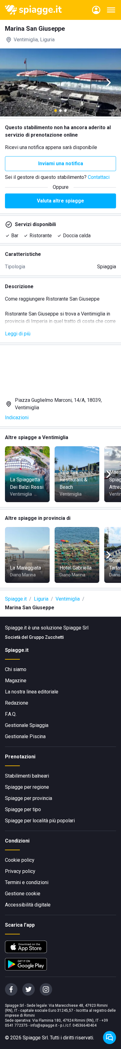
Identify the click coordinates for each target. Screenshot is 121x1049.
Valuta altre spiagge (60, 201)
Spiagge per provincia (28, 798)
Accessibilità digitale (28, 905)
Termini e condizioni (26, 882)
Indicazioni (17, 417)
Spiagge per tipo (23, 809)
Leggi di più (17, 334)
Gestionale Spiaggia (26, 725)
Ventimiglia (68, 599)
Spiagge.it (16, 599)
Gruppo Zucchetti (46, 637)
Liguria (41, 599)
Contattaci (99, 177)
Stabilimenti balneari (27, 776)
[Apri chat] (109, 1037)
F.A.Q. (10, 714)
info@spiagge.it (43, 1025)
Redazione (16, 703)
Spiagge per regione (27, 787)
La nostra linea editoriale (31, 692)
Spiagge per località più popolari (40, 821)
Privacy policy (20, 871)
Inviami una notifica (60, 163)
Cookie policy (19, 860)
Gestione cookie (22, 894)
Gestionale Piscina (25, 736)
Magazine (15, 680)
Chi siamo (15, 669)
